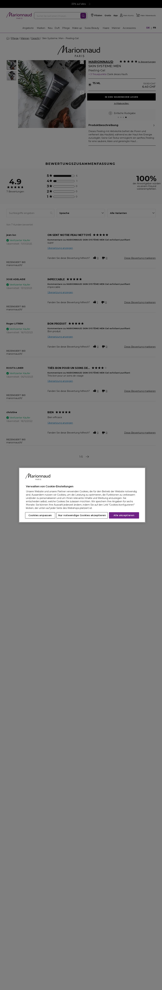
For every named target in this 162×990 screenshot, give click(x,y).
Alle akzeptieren (124, 515)
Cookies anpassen (40, 515)
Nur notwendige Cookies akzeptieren (82, 515)
